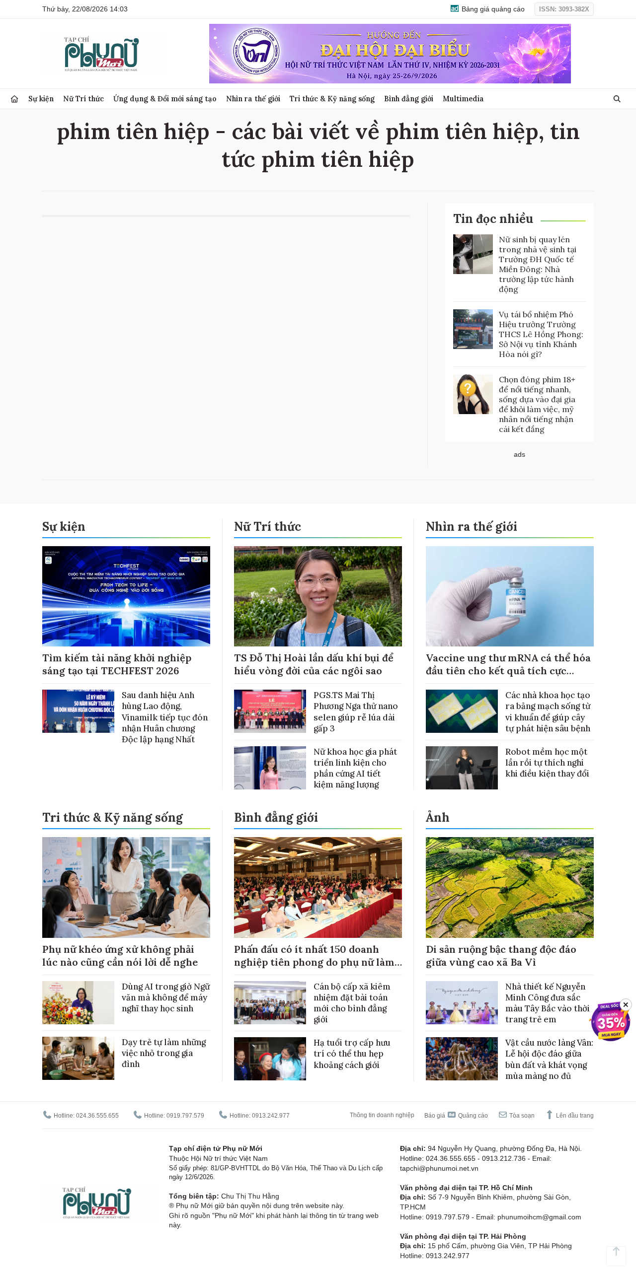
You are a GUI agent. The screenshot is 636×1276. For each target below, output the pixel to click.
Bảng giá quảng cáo (492, 9)
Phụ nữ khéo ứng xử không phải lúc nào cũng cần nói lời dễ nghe (120, 955)
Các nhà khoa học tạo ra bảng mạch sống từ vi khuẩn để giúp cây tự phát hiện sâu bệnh (547, 711)
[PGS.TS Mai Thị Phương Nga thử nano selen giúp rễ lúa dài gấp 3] (270, 711)
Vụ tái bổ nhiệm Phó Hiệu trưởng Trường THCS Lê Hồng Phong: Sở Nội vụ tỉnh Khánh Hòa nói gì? (541, 334)
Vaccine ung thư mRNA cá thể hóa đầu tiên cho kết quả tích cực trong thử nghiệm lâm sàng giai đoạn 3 (508, 677)
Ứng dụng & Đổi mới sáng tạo (165, 98)
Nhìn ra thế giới (253, 98)
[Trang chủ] (14, 99)
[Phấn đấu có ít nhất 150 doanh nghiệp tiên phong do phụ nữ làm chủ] (318, 887)
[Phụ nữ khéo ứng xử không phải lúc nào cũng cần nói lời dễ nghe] (126, 887)
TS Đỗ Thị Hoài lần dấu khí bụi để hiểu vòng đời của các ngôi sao (314, 664)
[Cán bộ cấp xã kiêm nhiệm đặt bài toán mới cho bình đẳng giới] (270, 1002)
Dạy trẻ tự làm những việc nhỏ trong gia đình (164, 1053)
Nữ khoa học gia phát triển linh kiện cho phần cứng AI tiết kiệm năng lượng (355, 768)
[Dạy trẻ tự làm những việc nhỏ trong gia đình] (78, 1058)
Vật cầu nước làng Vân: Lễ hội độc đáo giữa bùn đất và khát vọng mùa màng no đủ (549, 1059)
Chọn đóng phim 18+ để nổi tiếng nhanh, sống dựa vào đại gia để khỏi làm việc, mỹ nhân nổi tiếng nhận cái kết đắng (537, 404)
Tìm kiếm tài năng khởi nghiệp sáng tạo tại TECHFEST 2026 (116, 664)
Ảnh (438, 817)
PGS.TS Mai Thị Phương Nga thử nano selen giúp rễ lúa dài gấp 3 (356, 711)
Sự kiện (41, 98)
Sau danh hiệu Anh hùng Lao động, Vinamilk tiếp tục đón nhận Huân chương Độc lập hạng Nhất (165, 717)
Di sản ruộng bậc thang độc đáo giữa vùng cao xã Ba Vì (501, 955)
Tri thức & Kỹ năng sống (332, 98)
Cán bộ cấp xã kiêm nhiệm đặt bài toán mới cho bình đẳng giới (352, 1003)
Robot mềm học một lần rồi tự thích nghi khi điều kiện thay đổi (547, 762)
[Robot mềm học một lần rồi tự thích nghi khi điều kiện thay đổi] (462, 767)
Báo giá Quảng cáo (456, 1115)
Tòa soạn (521, 1115)
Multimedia (463, 98)
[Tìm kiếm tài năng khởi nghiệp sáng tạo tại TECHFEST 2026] (126, 596)
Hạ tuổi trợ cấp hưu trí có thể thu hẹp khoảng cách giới (352, 1053)
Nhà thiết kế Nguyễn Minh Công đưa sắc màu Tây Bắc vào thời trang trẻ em (547, 1003)
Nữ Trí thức (83, 98)
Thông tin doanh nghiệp (382, 1115)
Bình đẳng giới (408, 98)
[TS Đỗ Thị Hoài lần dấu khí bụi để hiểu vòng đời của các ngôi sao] (318, 596)
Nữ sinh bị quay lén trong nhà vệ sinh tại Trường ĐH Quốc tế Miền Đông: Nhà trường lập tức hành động (537, 264)
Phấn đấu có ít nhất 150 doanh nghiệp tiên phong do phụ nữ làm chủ (314, 962)
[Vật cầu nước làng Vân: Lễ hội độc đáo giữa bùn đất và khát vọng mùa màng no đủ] (462, 1058)
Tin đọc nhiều (493, 218)
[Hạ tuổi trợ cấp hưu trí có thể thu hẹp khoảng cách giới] (270, 1058)
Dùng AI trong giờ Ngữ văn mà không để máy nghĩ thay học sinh (166, 997)
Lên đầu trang (574, 1115)
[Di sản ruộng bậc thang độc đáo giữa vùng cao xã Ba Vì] (510, 887)
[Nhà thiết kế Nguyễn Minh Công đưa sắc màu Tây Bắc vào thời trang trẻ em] (462, 1002)
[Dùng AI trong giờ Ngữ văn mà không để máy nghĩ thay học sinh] (78, 1002)
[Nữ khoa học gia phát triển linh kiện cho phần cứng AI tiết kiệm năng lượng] (270, 767)
